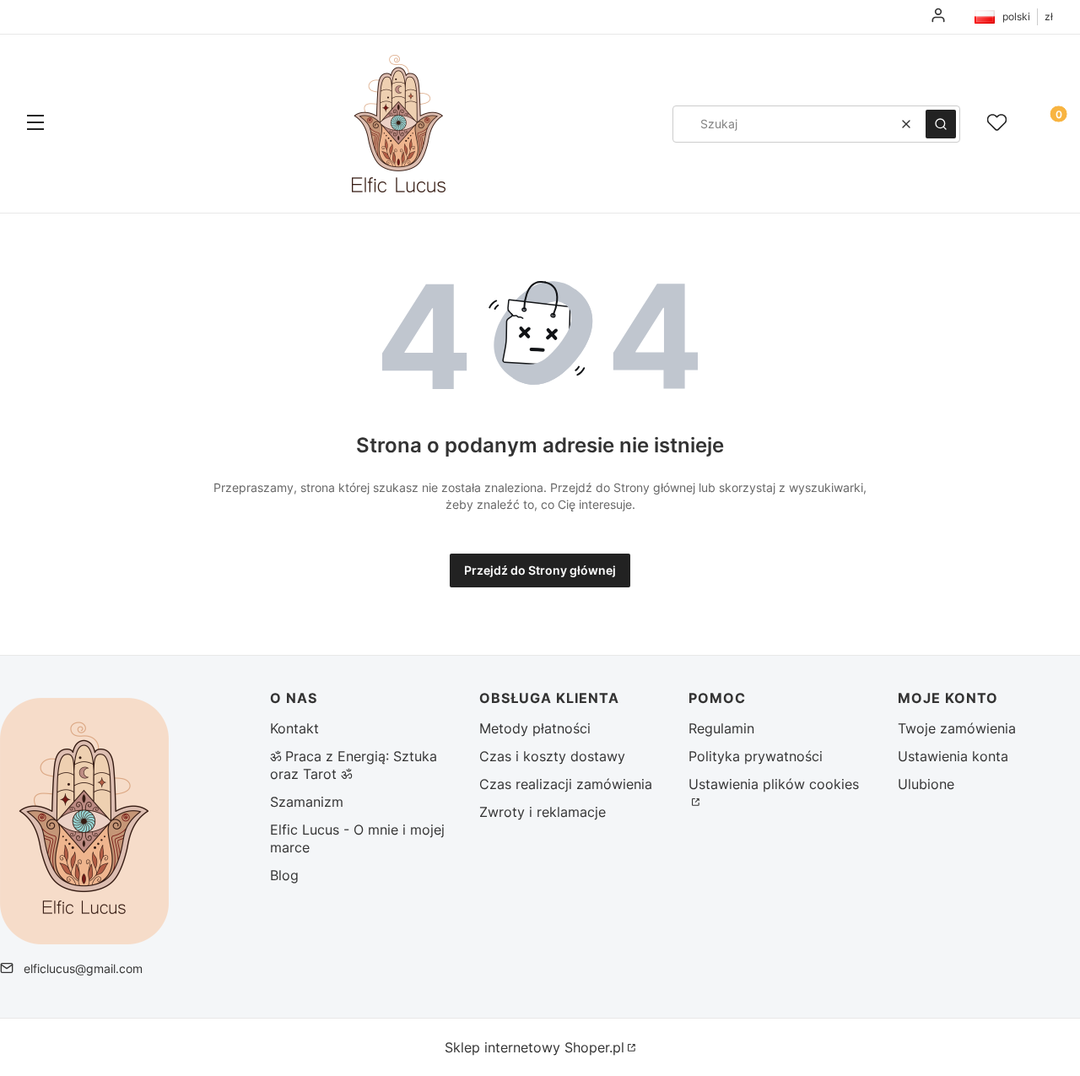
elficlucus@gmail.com (83, 968)
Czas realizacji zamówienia (565, 784)
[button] (35, 124)
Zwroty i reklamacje (542, 811)
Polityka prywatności (755, 756)
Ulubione (926, 784)
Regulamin (721, 728)
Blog (284, 875)
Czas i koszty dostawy (552, 756)
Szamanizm (306, 801)
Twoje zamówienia (957, 728)
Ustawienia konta (953, 756)
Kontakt (294, 728)
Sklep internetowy (534, 1047)
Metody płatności (535, 728)
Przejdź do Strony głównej (540, 570)
